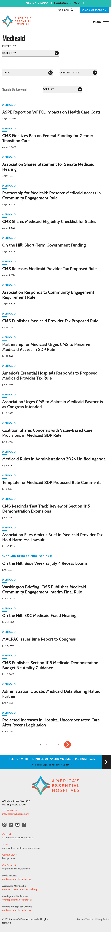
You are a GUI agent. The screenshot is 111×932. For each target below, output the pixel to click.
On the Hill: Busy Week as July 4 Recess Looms (45, 564)
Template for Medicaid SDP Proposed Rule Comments (52, 483)
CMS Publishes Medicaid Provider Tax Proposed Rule (50, 321)
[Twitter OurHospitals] (4, 825)
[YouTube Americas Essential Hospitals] (17, 825)
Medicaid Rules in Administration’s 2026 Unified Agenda (54, 459)
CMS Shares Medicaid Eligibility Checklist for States (49, 222)
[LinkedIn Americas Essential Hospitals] (11, 825)
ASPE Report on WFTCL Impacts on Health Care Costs (51, 112)
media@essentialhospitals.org (16, 879)
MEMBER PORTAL (94, 10)
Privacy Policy (102, 919)
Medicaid (9, 105)
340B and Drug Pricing (19, 556)
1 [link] (40, 744)
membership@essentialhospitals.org (19, 889)
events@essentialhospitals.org (17, 900)
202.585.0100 (9, 810)
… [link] (52, 744)
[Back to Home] (54, 21)
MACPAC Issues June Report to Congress (39, 639)
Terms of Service (85, 919)
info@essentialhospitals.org (15, 814)
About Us (7, 844)
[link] (67, 744)
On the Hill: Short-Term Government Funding (44, 245)
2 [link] (46, 744)
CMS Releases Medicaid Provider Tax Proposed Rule (49, 269)
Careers (6, 834)
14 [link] (58, 744)
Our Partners (8, 865)
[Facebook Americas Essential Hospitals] (24, 825)
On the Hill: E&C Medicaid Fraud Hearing (39, 616)
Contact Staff (9, 855)
